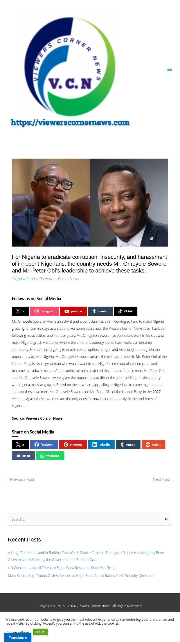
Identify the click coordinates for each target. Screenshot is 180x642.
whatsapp (52, 455)
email (26, 455)
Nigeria (19, 278)
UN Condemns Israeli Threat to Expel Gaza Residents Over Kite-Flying (61, 567)
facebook (47, 444)
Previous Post (19, 479)
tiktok (128, 311)
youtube (76, 311)
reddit (156, 444)
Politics (32, 278)
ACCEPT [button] (40, 632)
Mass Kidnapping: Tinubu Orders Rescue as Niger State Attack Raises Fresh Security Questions (81, 575)
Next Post (164, 479)
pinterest (76, 444)
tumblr (103, 311)
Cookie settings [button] (18, 632)
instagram (47, 311)
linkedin (104, 444)
